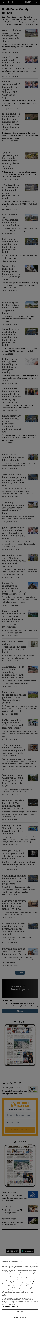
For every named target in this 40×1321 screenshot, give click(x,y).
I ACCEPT (20, 1311)
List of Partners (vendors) (10, 1306)
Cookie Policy (31, 1282)
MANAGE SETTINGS (20, 1317)
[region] (20, 1288)
